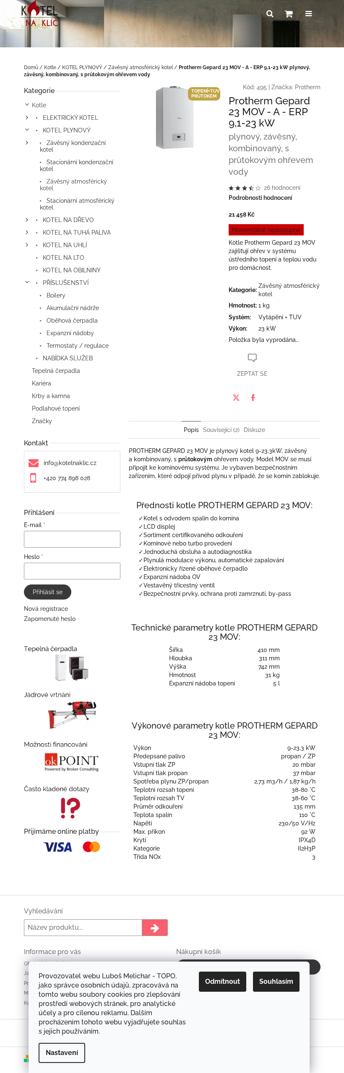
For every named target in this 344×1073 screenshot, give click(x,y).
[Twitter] (236, 397)
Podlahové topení (56, 408)
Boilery (55, 295)
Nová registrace (46, 608)
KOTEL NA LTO (62, 257)
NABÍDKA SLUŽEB (67, 358)
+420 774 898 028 (67, 478)
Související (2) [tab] (221, 430)
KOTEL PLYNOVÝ (66, 130)
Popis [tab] (191, 430)
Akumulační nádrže (72, 308)
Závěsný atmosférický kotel (73, 184)
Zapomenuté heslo (50, 618)
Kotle (39, 105)
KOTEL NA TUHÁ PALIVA (76, 232)
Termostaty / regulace (77, 345)
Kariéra (41, 383)
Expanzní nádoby (69, 333)
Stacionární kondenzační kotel (76, 165)
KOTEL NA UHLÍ (64, 245)
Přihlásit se (48, 592)
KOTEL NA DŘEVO (67, 220)
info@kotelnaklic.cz (70, 463)
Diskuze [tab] (254, 430)
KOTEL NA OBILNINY (71, 270)
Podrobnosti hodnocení (260, 197)
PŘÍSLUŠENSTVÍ (65, 282)
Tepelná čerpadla (56, 370)
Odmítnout (222, 981)
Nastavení (62, 1053)
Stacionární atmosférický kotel (77, 204)
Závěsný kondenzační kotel (73, 146)
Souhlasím (276, 981)
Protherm (308, 87)
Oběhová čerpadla (71, 320)
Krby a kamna (51, 396)
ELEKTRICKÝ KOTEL (69, 117)
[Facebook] (253, 397)
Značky (42, 421)
